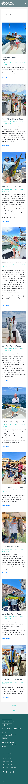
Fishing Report (18, 62)
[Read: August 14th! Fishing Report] (14, 167)
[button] (25, 3)
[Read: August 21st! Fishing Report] (14, 100)
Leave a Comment (7, 62)
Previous (13, 705)
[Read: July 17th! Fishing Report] (14, 327)
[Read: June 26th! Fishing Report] (14, 468)
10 (20, 708)
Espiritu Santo (8, 756)
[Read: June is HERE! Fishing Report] (14, 660)
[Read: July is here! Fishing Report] (14, 402)
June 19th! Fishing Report (12, 546)
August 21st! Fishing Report (13, 119)
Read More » (6, 78)
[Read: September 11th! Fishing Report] (14, 38)
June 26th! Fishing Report (12, 487)
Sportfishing (7, 764)
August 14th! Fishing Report (13, 186)
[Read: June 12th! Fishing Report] (14, 595)
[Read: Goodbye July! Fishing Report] (14, 243)
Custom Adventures (10, 767)
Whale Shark (7, 759)
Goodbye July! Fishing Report (14, 262)
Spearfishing (7, 761)
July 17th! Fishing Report (11, 346)
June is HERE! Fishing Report (13, 679)
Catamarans (7, 753)
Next (14, 710)
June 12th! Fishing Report (12, 614)
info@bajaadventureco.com (8, 748)
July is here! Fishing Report (13, 422)
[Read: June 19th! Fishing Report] (14, 527)
